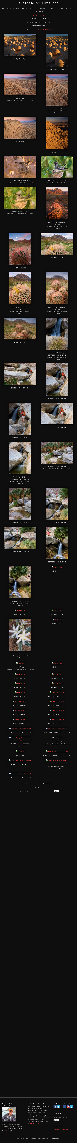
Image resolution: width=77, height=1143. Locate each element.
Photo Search (38, 15)
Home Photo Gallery (10, 8)
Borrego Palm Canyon (20, 388)
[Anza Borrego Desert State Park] (20, 729)
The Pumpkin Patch (20, 59)
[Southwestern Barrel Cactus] (57, 218)
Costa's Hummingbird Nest (20, 181)
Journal (41, 8)
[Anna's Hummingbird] (20, 208)
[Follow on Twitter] (71, 1107)
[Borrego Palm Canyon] (20, 384)
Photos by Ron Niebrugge (38, 3)
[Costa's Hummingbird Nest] (20, 177)
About (24, 8)
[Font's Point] (20, 94)
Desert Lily (20, 654)
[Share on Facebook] (55, 1107)
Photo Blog (38, 11)
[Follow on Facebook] (64, 1107)
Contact (51, 8)
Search (33, 8)
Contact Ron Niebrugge (61, 1130)
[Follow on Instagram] (68, 1107)
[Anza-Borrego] (57, 148)
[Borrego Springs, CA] (57, 692)
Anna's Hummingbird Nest (57, 181)
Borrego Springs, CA (56, 696)
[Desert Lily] (20, 650)
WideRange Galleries (55, 1138)
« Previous (28, 784)
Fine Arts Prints (35, 1123)
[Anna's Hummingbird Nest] (57, 177)
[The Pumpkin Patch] (20, 55)
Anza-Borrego (57, 152)
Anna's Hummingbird (20, 212)
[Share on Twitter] (58, 1107)
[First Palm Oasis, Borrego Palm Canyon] (57, 349)
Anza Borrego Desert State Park (20, 733)
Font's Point (20, 98)
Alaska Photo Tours (66, 8)
